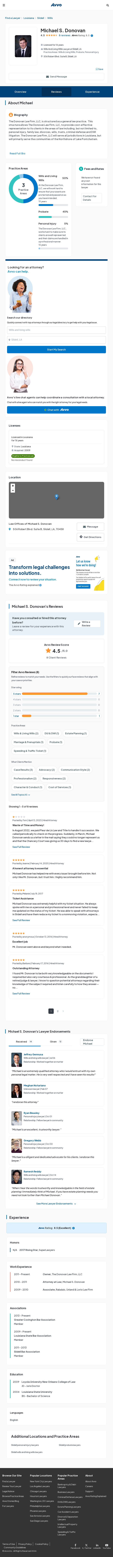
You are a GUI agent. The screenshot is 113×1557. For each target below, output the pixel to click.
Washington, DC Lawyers (42, 1501)
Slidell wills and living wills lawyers (27, 1452)
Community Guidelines (15, 1547)
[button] (56, 497)
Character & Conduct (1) (28, 787)
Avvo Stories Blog (10, 1501)
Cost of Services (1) (59, 787)
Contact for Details (90, 198)
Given (55, 1041)
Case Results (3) (23, 769)
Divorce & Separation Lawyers (68, 1518)
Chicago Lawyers (38, 1491)
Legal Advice (8, 1491)
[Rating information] (92, 35)
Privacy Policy (25, 1544)
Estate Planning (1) (76, 733)
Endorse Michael (88, 1041)
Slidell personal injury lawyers (25, 1445)
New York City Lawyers (41, 1481)
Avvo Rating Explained (95, 1496)
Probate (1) (56, 742)
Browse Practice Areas (13, 1496)
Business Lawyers (66, 1492)
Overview (20, 91)
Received (24, 1041)
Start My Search (56, 349)
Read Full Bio (17, 153)
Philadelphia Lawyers (40, 1506)
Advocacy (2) (47, 769)
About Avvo (90, 1481)
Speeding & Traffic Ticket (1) (30, 750)
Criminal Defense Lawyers (70, 1497)
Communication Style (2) (75, 769)
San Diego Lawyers (39, 1520)
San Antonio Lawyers (40, 1515)
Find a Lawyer (8, 1481)
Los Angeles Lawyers (40, 1486)
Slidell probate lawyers (69, 1445)
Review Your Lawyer (11, 1486)
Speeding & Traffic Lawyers (66, 1533)
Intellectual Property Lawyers (67, 1525)
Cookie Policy (41, 1544)
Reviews (56, 91)
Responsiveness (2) (54, 778)
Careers (89, 1486)
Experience (92, 91)
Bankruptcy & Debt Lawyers (67, 1485)
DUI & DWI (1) (52, 733)
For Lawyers (8, 1506)
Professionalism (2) (25, 778)
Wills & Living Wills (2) (26, 733)
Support (89, 1491)
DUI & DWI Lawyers (66, 1502)
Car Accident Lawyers (68, 1511)
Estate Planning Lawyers (69, 1506)
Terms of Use (8, 1544)
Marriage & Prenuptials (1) (28, 742)
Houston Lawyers (38, 1496)
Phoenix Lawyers (38, 1511)
